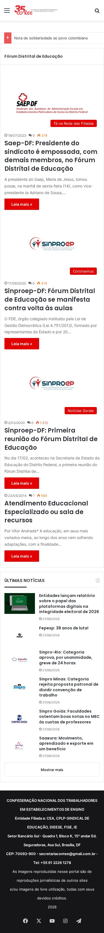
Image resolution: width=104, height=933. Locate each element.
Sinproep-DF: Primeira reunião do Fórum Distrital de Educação (51, 439)
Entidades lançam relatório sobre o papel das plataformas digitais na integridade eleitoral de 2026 (69, 604)
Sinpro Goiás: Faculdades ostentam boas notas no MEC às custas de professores (69, 717)
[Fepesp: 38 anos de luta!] (19, 635)
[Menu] (7, 12)
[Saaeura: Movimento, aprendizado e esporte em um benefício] (19, 746)
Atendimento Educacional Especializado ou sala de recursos (46, 512)
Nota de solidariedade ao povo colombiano (51, 38)
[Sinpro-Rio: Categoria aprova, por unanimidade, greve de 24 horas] (19, 660)
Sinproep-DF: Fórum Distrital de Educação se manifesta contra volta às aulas (49, 299)
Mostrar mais (52, 769)
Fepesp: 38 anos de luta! (63, 628)
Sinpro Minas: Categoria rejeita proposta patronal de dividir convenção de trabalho (68, 687)
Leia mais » (21, 204)
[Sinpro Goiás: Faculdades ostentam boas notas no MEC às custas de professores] (19, 719)
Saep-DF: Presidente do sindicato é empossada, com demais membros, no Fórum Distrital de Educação (50, 156)
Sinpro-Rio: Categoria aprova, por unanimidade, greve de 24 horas (65, 658)
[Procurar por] (97, 12)
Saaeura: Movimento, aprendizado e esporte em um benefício (66, 744)
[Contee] (36, 10)
